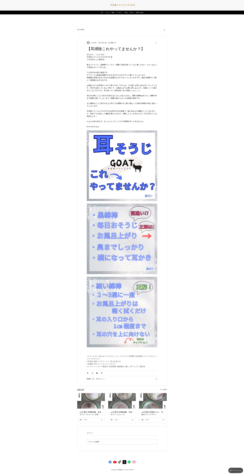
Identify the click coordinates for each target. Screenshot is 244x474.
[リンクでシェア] (102, 373)
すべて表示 (163, 389)
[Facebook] (110, 462)
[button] (164, 29)
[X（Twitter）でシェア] (92, 373)
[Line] (129, 462)
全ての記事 (80, 29)
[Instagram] (134, 462)
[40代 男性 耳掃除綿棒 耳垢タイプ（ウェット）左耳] (91, 401)
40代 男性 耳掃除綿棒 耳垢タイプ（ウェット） (121, 413)
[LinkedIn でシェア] (97, 373)
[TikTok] (120, 462)
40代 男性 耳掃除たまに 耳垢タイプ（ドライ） (152, 413)
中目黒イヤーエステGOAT (122, 4)
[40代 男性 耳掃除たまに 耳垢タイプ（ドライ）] (153, 401)
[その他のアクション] (156, 43)
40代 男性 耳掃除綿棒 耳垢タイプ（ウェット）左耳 (90, 413)
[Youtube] (115, 462)
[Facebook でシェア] (88, 373)
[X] (124, 462)
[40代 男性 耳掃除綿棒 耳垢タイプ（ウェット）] (122, 401)
